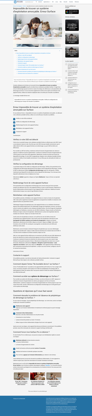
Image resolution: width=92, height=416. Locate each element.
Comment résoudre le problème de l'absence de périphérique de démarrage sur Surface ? (37, 71)
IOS (53, 1)
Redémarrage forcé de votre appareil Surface (27, 59)
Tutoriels (71, 1)
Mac (61, 1)
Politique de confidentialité (19, 398)
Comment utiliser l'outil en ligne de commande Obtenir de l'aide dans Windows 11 (73, 73)
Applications (46, 1)
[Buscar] (35, 2)
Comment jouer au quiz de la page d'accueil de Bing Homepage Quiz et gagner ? (73, 66)
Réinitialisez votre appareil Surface (25, 61)
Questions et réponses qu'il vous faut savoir (26, 69)
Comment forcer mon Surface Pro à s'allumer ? (28, 73)
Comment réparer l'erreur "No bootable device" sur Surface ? (31, 65)
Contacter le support (22, 63)
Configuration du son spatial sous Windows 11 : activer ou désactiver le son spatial (73, 85)
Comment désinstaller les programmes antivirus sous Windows (73, 91)
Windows (77, 1)
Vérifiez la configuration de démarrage (26, 57)
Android (40, 1)
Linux (56, 1)
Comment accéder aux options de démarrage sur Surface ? (31, 67)
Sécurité (65, 1)
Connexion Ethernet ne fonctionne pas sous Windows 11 (72, 79)
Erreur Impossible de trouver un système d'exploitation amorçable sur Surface (33, 53)
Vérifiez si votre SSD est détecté (25, 55)
